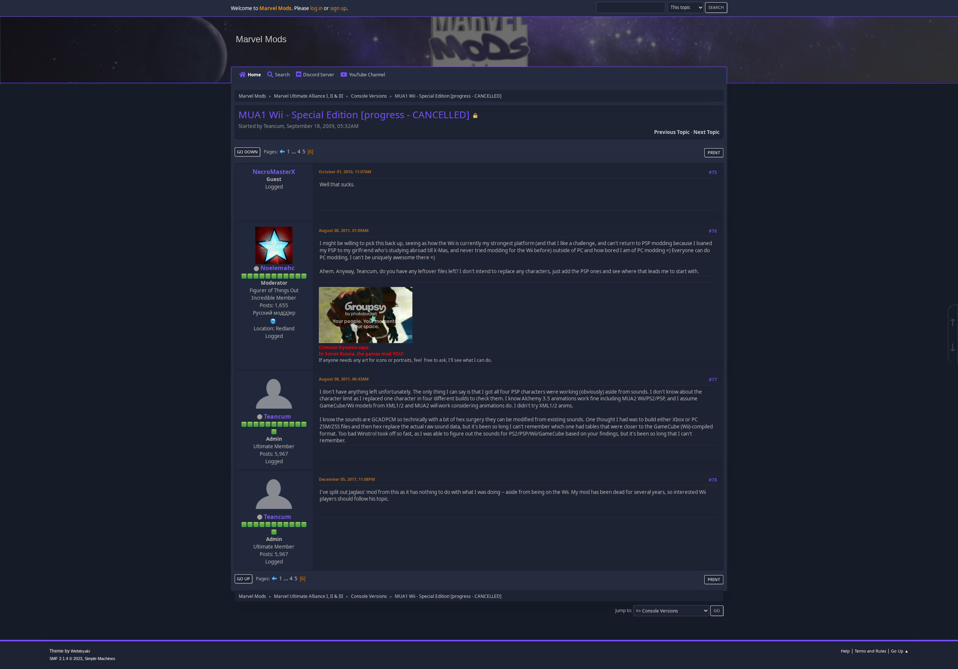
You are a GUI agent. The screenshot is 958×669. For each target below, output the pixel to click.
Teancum (277, 416)
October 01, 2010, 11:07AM (345, 171)
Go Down (247, 152)
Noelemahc (277, 268)
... (294, 151)
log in (316, 8)
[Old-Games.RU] (273, 320)
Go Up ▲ (900, 651)
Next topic (706, 132)
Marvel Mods (261, 39)
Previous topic (672, 132)
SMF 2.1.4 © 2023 (65, 658)
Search (282, 74)
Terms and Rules (870, 651)
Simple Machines (100, 658)
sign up (338, 8)
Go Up (243, 578)
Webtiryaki (80, 651)
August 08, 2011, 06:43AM (344, 379)
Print (714, 152)
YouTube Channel (367, 74)
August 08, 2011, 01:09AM (344, 230)
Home (254, 74)
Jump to (623, 610)
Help (845, 651)
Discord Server (318, 74)
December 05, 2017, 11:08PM (347, 479)
